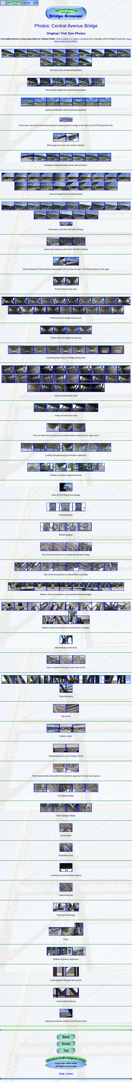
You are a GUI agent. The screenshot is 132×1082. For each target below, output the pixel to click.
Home (66, 1043)
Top (66, 1050)
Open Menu (3, 3)
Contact (69, 1073)
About (61, 1073)
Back (66, 1036)
